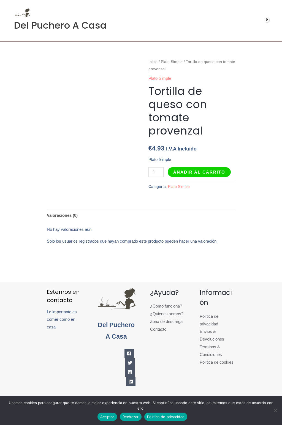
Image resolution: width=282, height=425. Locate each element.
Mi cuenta (219, 20)
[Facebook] (129, 353)
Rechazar (131, 417)
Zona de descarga (166, 321)
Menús (182, 20)
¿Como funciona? (166, 306)
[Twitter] (130, 363)
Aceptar (107, 417)
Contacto (158, 329)
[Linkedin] (130, 381)
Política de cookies (217, 362)
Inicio (153, 62)
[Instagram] (130, 372)
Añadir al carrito (199, 172)
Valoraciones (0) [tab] (62, 215)
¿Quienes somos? (166, 313)
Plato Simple (172, 62)
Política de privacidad (166, 417)
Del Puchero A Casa (60, 25)
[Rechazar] (275, 410)
